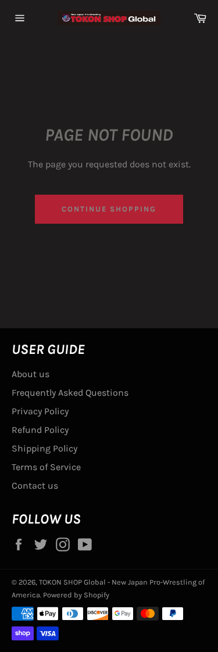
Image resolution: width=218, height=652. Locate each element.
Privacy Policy (40, 411)
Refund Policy (40, 429)
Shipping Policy (44, 448)
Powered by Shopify (76, 594)
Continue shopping (109, 209)
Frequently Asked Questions (70, 392)
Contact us (35, 485)
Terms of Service (46, 466)
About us (30, 373)
